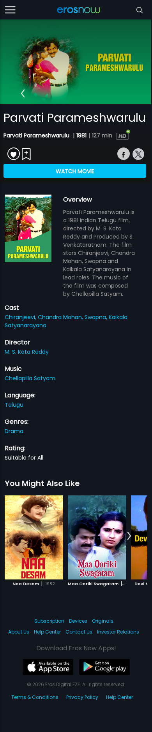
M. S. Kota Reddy (27, 352)
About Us (18, 631)
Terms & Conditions (34, 697)
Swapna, (97, 317)
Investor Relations (118, 631)
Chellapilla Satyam (30, 378)
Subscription (49, 621)
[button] (23, 93)
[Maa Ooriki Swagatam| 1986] (97, 537)
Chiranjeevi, (21, 317)
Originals (102, 621)
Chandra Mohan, (61, 317)
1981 (81, 135)
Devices (78, 621)
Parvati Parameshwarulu (37, 135)
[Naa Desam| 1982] (34, 537)
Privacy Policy (82, 697)
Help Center (47, 631)
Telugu (14, 405)
